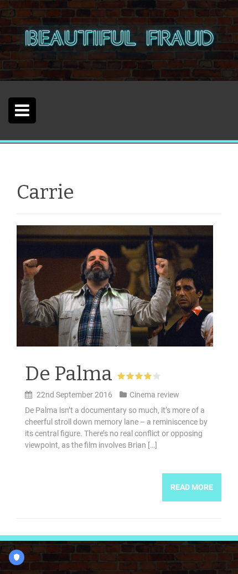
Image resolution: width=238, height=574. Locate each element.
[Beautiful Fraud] (119, 39)
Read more (191, 487)
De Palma (68, 373)
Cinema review (154, 394)
